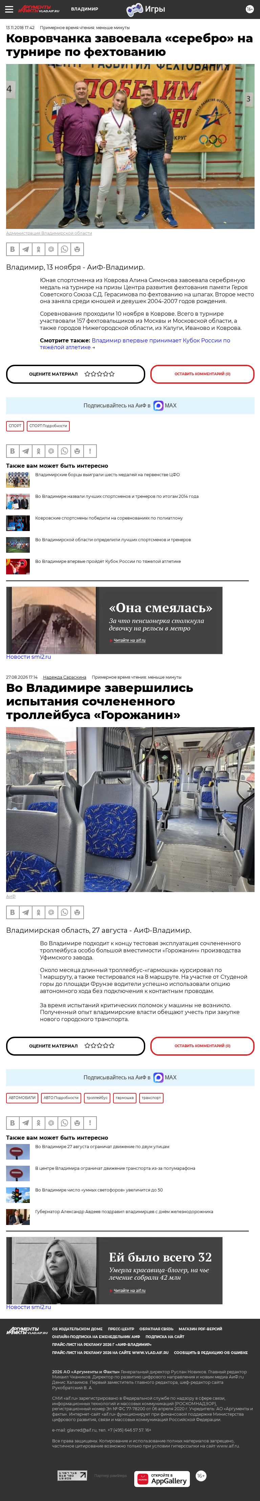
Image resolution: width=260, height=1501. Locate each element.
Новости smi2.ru (28, 657)
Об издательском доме (77, 1329)
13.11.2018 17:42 (20, 27)
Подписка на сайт (165, 1337)
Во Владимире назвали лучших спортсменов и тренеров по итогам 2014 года (117, 496)
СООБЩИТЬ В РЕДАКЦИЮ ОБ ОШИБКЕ (211, 1353)
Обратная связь (156, 1329)
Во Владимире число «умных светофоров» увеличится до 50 (99, 1189)
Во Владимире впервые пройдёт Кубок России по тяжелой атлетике (108, 561)
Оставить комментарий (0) (203, 374)
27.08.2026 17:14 (22, 677)
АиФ (11, 896)
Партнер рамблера (110, 1476)
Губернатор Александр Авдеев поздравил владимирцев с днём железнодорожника (124, 1211)
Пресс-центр (121, 1329)
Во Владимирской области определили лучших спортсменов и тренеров (113, 539)
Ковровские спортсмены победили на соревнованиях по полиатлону (109, 518)
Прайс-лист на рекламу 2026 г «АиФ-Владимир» (102, 1345)
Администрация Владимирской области (49, 233)
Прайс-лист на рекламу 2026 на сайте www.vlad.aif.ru (110, 1353)
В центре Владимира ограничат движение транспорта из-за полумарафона (115, 1168)
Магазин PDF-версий (200, 1329)
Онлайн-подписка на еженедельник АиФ (96, 1337)
